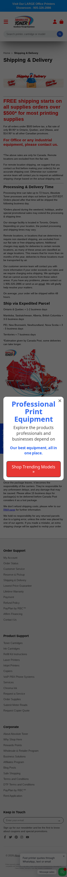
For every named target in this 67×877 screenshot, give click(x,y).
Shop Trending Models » (33, 469)
